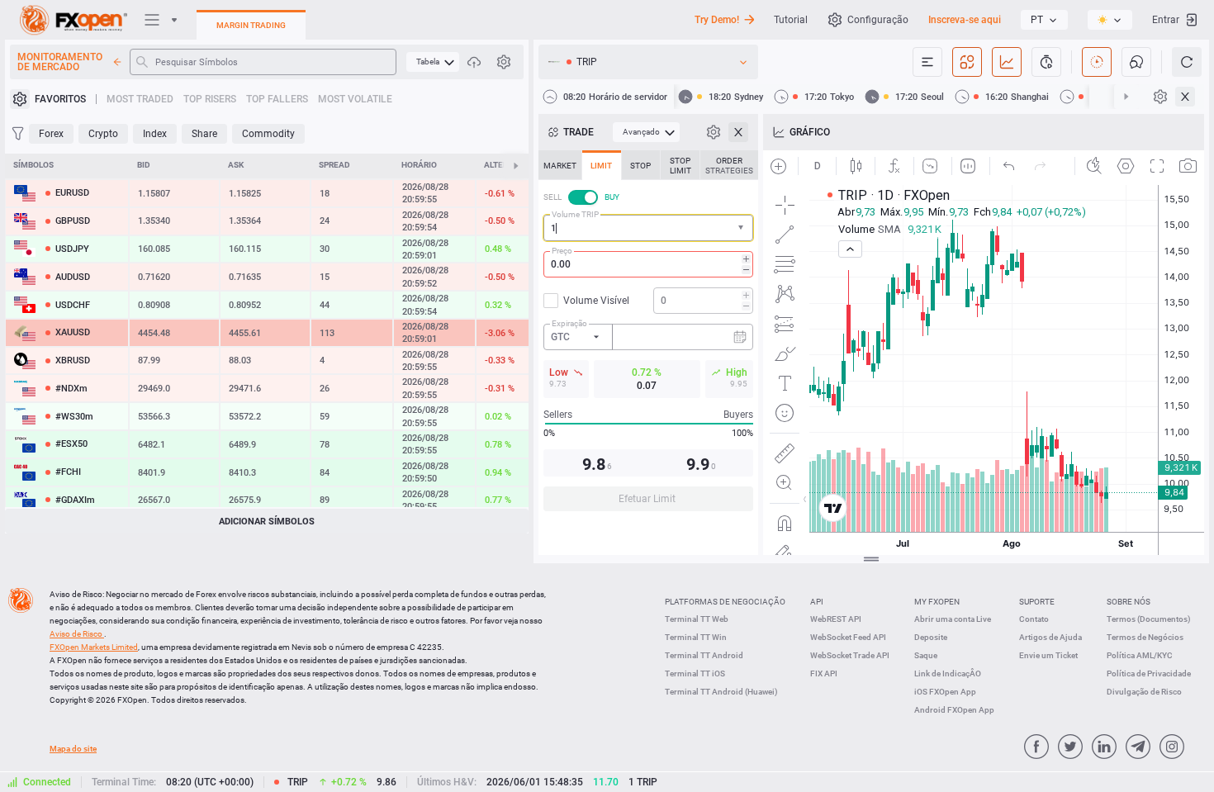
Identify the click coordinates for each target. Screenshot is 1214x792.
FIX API (823, 673)
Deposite (930, 637)
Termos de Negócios (1145, 637)
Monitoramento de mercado (59, 62)
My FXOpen (937, 601)
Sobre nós (1128, 601)
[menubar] (432, 62)
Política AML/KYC (1140, 655)
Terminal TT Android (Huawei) (721, 691)
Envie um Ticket (1048, 655)
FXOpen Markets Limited (94, 647)
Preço (562, 250)
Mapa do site (73, 748)
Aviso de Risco (77, 633)
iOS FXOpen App (945, 691)
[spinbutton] (648, 264)
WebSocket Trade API (849, 655)
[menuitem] (432, 62)
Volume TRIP (575, 214)
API (816, 601)
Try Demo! (717, 20)
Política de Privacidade (1149, 673)
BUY (612, 197)
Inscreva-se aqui (964, 20)
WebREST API (835, 619)
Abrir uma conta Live (952, 619)
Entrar (1165, 20)
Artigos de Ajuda (1050, 637)
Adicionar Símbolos (267, 521)
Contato (1034, 619)
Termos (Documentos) (1149, 619)
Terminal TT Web (696, 619)
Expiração (569, 323)
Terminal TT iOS (695, 673)
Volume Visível (596, 300)
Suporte (1037, 601)
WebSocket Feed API (848, 637)
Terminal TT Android (704, 655)
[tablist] (648, 335)
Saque (925, 655)
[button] (742, 228)
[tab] (559, 165)
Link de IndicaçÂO (947, 673)
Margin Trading (251, 25)
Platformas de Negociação (725, 601)
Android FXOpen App (954, 709)
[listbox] (1044, 20)
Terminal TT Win (696, 637)
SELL (552, 197)
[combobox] (648, 228)
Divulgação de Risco (1144, 691)
